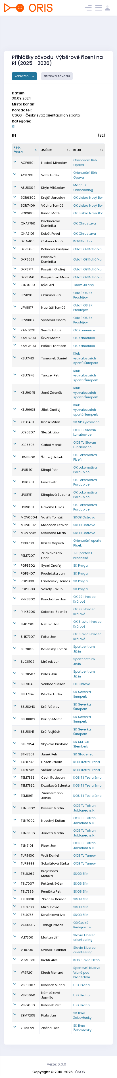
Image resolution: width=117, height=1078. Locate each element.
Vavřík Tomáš (52, 517)
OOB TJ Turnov (84, 855)
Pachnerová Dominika (50, 223)
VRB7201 (27, 972)
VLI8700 (27, 950)
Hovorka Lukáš (52, 507)
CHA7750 (28, 223)
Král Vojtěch (50, 731)
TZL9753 (27, 914)
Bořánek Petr (51, 1005)
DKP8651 (27, 259)
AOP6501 (28, 162)
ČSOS (80, 1071)
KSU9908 (28, 409)
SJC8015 (27, 649)
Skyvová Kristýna (54, 744)
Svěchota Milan (53, 533)
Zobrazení (22, 76)
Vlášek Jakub (51, 770)
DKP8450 (28, 249)
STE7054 (27, 744)
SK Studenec (83, 754)
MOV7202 (28, 533)
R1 (13, 126)
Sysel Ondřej (51, 565)
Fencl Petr (49, 482)
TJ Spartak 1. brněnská (83, 555)
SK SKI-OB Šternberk (81, 744)
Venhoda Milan (53, 684)
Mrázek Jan (50, 661)
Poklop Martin (51, 719)
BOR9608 (28, 213)
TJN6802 (28, 808)
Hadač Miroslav (54, 162)
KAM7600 (28, 346)
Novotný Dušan (53, 820)
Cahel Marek (51, 444)
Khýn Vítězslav (53, 187)
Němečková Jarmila (50, 995)
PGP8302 (28, 565)
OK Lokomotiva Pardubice (85, 470)
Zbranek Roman (53, 899)
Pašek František (53, 346)
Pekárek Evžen (52, 883)
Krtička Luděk (51, 694)
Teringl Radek (52, 925)
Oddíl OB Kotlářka (87, 249)
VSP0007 (28, 985)
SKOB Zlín (80, 873)
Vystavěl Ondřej (53, 320)
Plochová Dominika (48, 259)
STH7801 (27, 754)
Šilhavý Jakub (52, 457)
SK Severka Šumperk (82, 694)
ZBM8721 (27, 1028)
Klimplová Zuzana (55, 494)
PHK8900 (28, 611)
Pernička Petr (51, 891)
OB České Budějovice (82, 925)
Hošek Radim (51, 762)
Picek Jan (48, 845)
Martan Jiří (49, 937)
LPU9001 (27, 507)
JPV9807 (27, 320)
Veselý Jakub (51, 589)
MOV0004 (29, 517)
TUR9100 (27, 855)
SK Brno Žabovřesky (82, 1015)
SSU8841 (27, 731)
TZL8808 (27, 899)
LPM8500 (28, 457)
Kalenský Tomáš (54, 649)
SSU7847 (27, 694)
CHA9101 (27, 233)
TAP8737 (27, 762)
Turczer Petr (50, 375)
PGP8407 (28, 573)
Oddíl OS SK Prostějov (83, 295)
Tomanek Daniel (54, 358)
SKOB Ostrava (84, 517)
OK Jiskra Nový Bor (88, 197)
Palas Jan (49, 674)
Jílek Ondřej (50, 409)
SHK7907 (28, 636)
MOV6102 (28, 525)
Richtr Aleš (49, 960)
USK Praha (81, 985)
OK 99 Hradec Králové (84, 599)
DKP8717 (27, 269)
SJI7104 (26, 684)
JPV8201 (27, 295)
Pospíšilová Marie (55, 277)
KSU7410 (27, 358)
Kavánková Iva (53, 914)
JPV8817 (27, 307)
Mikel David (50, 907)
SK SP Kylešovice (86, 422)
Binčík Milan (50, 422)
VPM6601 (28, 960)
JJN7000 (28, 285)
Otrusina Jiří (51, 295)
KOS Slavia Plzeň (86, 960)
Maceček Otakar (54, 525)
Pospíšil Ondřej (53, 269)
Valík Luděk (50, 175)
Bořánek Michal (53, 985)
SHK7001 (27, 624)
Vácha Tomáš (52, 205)
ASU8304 (28, 187)
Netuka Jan (50, 624)
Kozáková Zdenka (55, 785)
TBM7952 (28, 785)
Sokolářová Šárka (55, 863)
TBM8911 (27, 795)
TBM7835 (28, 777)
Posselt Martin (52, 808)
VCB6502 (28, 925)
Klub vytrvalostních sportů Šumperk (85, 358)
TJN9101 (27, 845)
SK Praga (80, 565)
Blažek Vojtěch (52, 543)
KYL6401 (27, 422)
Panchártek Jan (53, 599)
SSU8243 (28, 706)
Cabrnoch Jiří (52, 241)
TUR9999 (28, 863)
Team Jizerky (83, 285)
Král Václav (50, 706)
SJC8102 (27, 661)
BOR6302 (28, 197)
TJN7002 (28, 820)
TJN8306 (28, 833)
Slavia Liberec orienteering (84, 937)
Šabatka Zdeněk (54, 611)
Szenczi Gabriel (53, 950)
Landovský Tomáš (55, 581)
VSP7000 (28, 1005)
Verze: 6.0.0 (56, 1064)
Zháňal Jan (50, 1028)
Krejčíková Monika (49, 873)
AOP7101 (27, 175)
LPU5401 (27, 469)
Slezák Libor (50, 432)
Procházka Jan (53, 573)
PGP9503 (28, 589)
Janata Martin (52, 833)
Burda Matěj (50, 213)
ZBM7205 (28, 1015)
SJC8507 (28, 674)
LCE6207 (28, 432)
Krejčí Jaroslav (53, 197)
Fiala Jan (48, 1015)
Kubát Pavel (50, 233)
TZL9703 (27, 907)
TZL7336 (27, 891)
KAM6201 (28, 330)
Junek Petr (49, 754)
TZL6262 (27, 873)
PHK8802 (28, 599)
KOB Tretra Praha (86, 762)
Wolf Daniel (50, 855)
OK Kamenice (84, 330)
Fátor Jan (48, 636)
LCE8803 (28, 444)
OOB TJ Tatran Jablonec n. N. (84, 808)
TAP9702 (27, 770)
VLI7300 (27, 937)
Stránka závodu (57, 76)
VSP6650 (28, 995)
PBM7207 (28, 555)
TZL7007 (27, 883)
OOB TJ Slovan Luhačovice (84, 432)
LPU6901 (27, 482)
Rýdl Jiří (47, 285)
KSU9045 (28, 392)
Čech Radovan (53, 777)
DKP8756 (27, 277)
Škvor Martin (50, 338)
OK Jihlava (81, 684)
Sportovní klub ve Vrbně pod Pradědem (86, 972)
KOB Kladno (82, 241)
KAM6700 (28, 338)
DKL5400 (28, 241)
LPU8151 (26, 494)
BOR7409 (28, 205)
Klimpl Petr (49, 469)
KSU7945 (28, 375)
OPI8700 (27, 543)
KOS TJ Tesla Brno (87, 777)
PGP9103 (27, 581)
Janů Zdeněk (51, 392)
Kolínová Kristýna (55, 249)
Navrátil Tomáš (53, 307)
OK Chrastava (84, 223)
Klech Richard (52, 972)
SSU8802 (28, 719)
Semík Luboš (51, 330)
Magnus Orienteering (83, 187)
